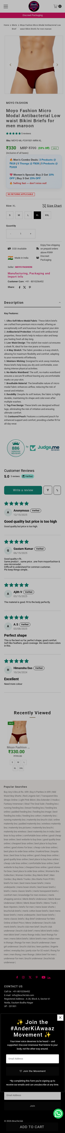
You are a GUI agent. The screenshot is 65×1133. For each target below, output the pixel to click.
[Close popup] (60, 1017)
